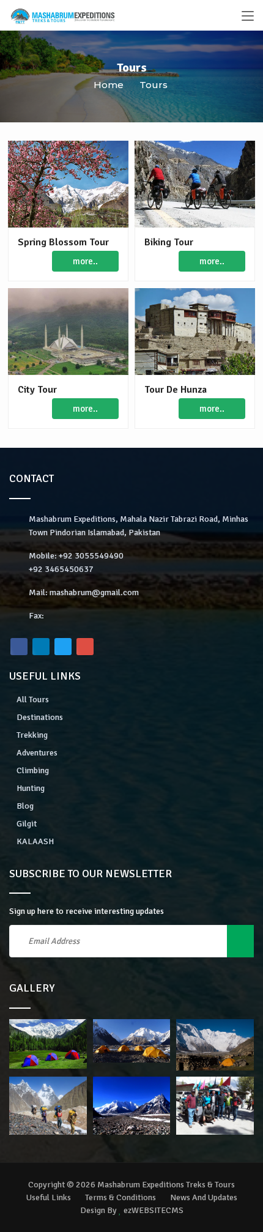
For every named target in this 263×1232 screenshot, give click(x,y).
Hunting (31, 788)
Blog (25, 806)
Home (109, 85)
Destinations (40, 717)
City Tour (37, 390)
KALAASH (35, 841)
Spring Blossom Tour (63, 242)
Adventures (37, 753)
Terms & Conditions (120, 1197)
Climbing (33, 770)
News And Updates (203, 1197)
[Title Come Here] (48, 1044)
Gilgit (27, 823)
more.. (85, 261)
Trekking (32, 735)
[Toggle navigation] (248, 16)
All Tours (33, 699)
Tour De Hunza (175, 390)
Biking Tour (168, 242)
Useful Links (48, 1197)
